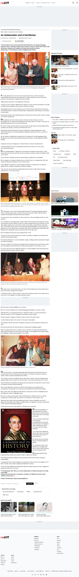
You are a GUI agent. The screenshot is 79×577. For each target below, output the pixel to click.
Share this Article (7, 41)
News (32, 2)
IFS (54, 157)
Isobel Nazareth (37, 491)
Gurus (48, 2)
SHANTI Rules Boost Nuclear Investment (63, 125)
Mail (29, 2)
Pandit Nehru (56, 160)
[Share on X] (35, 574)
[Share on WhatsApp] (32, 574)
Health (12, 557)
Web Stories (55, 191)
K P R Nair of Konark (64, 151)
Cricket (58, 545)
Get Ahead (59, 547)
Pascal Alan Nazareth (8, 491)
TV (50, 2)
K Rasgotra (67, 154)
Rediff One (36, 540)
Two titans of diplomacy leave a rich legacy (63, 119)
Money (38, 2)
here (14, 475)
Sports (58, 544)
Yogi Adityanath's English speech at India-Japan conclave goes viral (64, 128)
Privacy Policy (23, 571)
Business (59, 540)
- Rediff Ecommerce (38, 544)
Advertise (16, 571)
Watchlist (3, 562)
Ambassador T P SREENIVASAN (9, 38)
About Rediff (10, 571)
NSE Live (2, 559)
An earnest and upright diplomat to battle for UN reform (65, 122)
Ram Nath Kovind (62, 157)
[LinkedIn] (46, 574)
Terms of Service (30, 571)
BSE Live (2, 557)
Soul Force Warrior (58, 163)
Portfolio (2, 564)
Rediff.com (57, 571)
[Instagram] (41, 574)
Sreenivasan (20, 491)
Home (27, 2)
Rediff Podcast (60, 553)
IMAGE (28, 491)
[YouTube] (43, 574)
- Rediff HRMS (37, 545)
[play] (64, 197)
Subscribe (29, 483)
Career (12, 560)
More (53, 2)
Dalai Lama (5, 494)
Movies (58, 542)
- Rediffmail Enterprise (38, 542)
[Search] (73, 3)
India (54, 151)
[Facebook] (38, 574)
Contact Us (47, 571)
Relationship (14, 562)
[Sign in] (77, 3)
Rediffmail (36, 538)
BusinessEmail (44, 2)
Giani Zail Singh (67, 160)
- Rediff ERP (36, 549)
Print (37, 483)
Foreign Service (57, 154)
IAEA (75, 154)
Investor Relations (40, 571)
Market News (3, 560)
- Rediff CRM (36, 547)
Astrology (59, 551)
